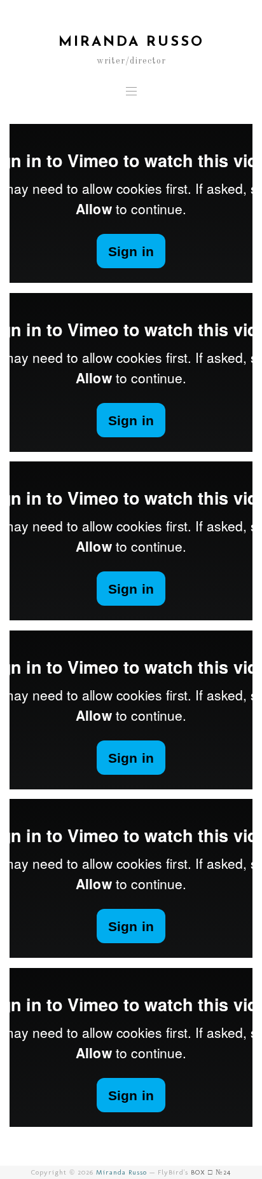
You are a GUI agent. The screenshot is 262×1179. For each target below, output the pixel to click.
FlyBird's (194, 1172)
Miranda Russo (121, 1172)
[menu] (131, 90)
